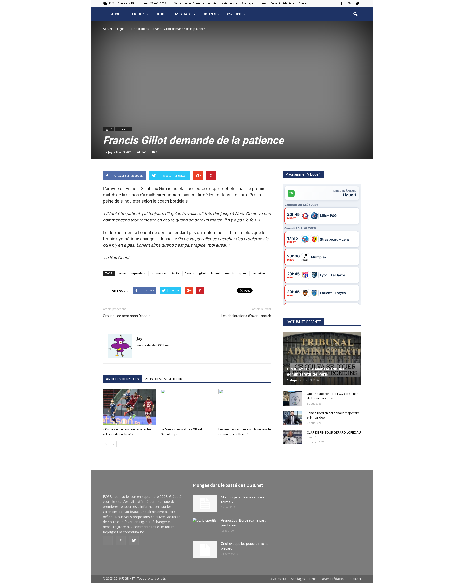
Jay (110, 152)
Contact (303, 3)
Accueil (118, 14)
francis (189, 273)
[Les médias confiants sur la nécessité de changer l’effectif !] (244, 407)
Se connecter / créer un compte (195, 3)
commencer (159, 273)
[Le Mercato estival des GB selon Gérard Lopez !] (187, 407)
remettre (259, 273)
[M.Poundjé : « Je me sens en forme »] (205, 503)
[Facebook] (341, 3)
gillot (202, 273)
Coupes (209, 14)
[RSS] (349, 3)
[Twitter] (357, 3)
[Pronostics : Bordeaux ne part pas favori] (205, 526)
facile (175, 273)
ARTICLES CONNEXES (122, 379)
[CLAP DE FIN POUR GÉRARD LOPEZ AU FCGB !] (292, 437)
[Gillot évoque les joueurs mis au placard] (205, 549)
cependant (138, 273)
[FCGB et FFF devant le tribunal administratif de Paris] (322, 358)
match (229, 273)
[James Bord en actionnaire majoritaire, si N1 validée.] (292, 418)
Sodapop (293, 380)
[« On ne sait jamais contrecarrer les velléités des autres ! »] (129, 407)
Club (159, 14)
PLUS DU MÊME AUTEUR (163, 379)
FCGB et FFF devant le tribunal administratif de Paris (316, 372)
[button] (355, 14)
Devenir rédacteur (282, 3)
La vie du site (228, 3)
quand (243, 273)
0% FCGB (234, 14)
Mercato (183, 14)
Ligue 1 (138, 14)
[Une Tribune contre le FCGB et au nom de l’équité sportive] (292, 398)
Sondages (248, 3)
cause (122, 273)
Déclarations (123, 129)
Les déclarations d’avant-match (246, 316)
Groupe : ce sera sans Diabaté (127, 316)
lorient (215, 273)
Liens (262, 3)
